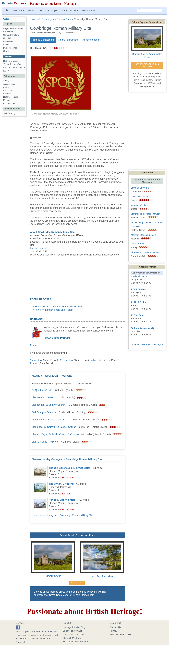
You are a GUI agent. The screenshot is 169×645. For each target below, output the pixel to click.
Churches (7, 90)
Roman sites (9, 103)
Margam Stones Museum (143, 235)
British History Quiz (72, 630)
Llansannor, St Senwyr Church (48, 404)
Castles (6, 87)
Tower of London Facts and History (54, 309)
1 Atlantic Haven (139, 276)
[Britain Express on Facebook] (18, 627)
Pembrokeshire (10, 48)
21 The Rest (137, 315)
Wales (6, 19)
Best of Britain (88, 10)
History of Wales (11, 61)
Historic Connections (43, 39)
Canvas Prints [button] (69, 10)
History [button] (31, 10)
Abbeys (6, 80)
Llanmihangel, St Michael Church (50, 419)
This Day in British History (75, 641)
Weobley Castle (139, 205)
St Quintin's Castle (42, 390)
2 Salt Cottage (138, 289)
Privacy (113, 630)
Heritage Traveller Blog (74, 627)
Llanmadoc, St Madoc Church (145, 214)
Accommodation (91, 39)
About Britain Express (120, 634)
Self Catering (9, 113)
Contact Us (115, 627)
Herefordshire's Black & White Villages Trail (58, 306)
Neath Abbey (137, 243)
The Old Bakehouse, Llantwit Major (69, 468)
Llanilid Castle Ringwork (45, 441)
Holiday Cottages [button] (48, 10)
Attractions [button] (17, 10)
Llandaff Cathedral (140, 188)
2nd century (66, 360)
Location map (37, 248)
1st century (36, 360)
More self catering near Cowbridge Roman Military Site (63, 515)
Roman (34, 345)
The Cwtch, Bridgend (61, 483)
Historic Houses (10, 97)
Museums (7, 100)
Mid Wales (8, 41)
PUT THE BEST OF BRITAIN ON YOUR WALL (147, 65)
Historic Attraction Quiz (74, 634)
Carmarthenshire (11, 35)
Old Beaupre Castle (42, 412)
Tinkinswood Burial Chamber (145, 252)
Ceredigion (8, 38)
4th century (97, 360)
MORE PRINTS (77, 583)
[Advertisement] (77, 277)
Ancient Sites (9, 84)
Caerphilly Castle (139, 196)
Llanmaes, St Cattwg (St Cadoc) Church (54, 427)
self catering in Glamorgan (150, 344)
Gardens (7, 94)
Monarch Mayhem (72, 637)
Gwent (6, 51)
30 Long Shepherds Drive (144, 328)
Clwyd (6, 44)
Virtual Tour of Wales (12, 64)
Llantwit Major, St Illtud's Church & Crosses (55, 434)
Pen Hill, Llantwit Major (62, 499)
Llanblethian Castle (42, 397)
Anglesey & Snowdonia (13, 28)
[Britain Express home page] (14, 3)
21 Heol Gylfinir (139, 302)
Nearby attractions (68, 39)
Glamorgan (8, 32)
